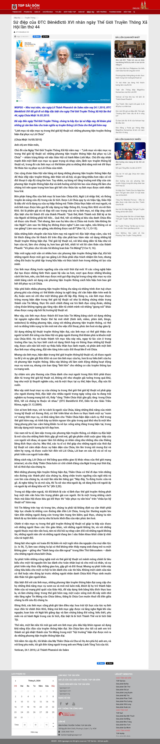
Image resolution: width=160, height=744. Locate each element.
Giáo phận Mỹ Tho (122, 695)
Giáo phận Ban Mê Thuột (125, 716)
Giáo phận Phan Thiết (124, 698)
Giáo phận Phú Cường (124, 701)
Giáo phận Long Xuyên (124, 693)
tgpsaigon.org (65, 694)
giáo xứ (81, 12)
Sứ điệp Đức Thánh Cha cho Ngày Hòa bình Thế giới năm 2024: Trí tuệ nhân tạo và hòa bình (130, 192)
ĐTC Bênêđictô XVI (22, 32)
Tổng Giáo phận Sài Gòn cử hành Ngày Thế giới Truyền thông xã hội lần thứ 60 (130, 219)
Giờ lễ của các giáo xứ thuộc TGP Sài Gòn (79, 680)
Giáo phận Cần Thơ (123, 687)
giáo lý (37, 12)
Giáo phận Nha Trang (124, 722)
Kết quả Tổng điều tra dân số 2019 (128, 168)
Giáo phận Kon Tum (123, 725)
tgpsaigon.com (65, 691)
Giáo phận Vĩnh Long (123, 704)
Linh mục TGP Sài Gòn (68, 675)
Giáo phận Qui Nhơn (123, 728)
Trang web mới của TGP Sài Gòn (74, 684)
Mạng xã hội (64, 698)
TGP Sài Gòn (120, 681)
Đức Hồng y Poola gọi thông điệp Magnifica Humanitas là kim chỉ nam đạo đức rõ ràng (130, 130)
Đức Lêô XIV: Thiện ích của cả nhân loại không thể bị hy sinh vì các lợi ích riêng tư (130, 62)
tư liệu (58, 12)
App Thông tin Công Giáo (70, 708)
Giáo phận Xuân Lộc (123, 707)
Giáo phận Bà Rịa (122, 684)
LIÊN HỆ (61, 722)
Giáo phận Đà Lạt (122, 690)
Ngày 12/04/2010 (22, 36)
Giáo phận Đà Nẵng (123, 719)
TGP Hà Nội (120, 733)
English (136, 8)
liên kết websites (123, 674)
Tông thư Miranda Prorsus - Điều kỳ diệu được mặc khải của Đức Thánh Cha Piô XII (130, 202)
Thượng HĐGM (115, 12)
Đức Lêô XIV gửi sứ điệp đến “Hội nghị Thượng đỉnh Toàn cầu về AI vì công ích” (130, 113)
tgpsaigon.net (65, 688)
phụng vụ (28, 12)
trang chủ (16, 12)
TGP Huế (119, 713)
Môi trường (102, 12)
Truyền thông (30, 18)
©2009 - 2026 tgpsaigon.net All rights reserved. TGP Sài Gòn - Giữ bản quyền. (80, 741)
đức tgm (127, 12)
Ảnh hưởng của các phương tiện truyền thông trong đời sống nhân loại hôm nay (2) (130, 183)
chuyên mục (48, 12)
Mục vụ (17, 18)
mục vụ (90, 12)
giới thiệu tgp (70, 12)
